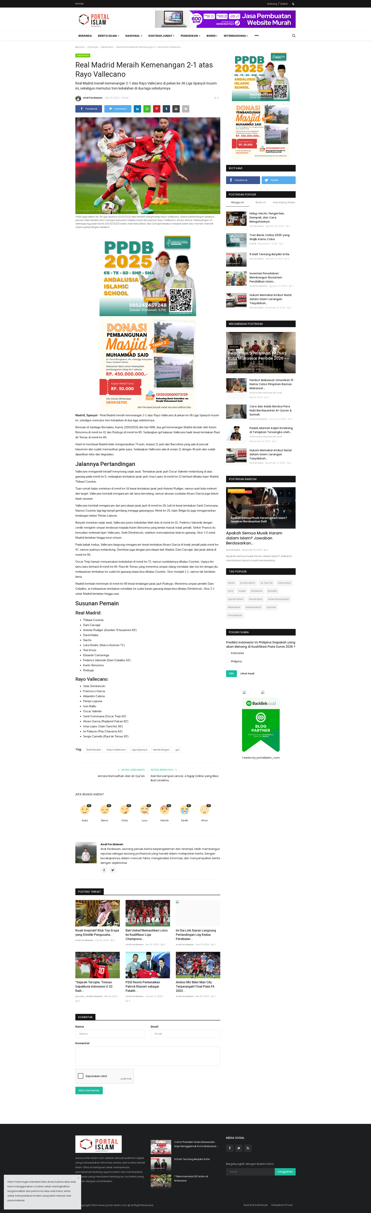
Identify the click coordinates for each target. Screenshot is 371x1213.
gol (177, 749)
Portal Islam (256, 226)
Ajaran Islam (236, 599)
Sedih (184, 820)
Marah (165, 820)
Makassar (234, 607)
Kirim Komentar (89, 1090)
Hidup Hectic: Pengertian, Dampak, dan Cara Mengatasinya (266, 217)
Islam (231, 583)
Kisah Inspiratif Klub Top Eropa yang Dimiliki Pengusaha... (97, 933)
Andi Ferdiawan (92, 97)
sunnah (271, 607)
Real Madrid (94, 749)
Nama (79, 1027)
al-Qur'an (266, 583)
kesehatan (256, 599)
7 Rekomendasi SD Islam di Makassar (191, 1178)
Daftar (284, 3)
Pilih (231, 674)
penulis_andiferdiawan (89, 996)
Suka (85, 820)
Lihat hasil (247, 673)
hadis (242, 591)
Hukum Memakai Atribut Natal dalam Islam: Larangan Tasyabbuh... (270, 299)
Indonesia (284, 583)
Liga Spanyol (139, 749)
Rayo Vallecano (116, 749)
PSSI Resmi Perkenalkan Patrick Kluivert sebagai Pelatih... (143, 986)
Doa (230, 591)
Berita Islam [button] (107, 36)
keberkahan (253, 607)
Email (154, 1027)
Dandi (252, 243)
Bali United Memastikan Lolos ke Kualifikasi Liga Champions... (147, 935)
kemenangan (161, 749)
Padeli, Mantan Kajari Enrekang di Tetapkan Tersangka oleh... (271, 430)
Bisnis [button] (211, 36)
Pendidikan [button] (189, 36)
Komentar (85, 1017)
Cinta (124, 820)
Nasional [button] (132, 36)
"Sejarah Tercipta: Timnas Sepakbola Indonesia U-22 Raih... (93, 986)
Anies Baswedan (278, 599)
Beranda (85, 36)
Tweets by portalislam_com (261, 758)
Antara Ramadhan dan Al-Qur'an (121, 776)
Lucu (144, 820)
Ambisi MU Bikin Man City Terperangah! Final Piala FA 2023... (195, 986)
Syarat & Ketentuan (256, 1205)
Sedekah (256, 591)
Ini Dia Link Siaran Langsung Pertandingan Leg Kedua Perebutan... (196, 935)
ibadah (272, 591)
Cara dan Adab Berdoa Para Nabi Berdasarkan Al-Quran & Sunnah (270, 410)
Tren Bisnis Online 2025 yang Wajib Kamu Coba (269, 237)
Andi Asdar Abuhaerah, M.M (244, 369)
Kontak (79, 3)
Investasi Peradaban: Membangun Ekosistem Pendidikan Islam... (265, 277)
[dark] (293, 4)
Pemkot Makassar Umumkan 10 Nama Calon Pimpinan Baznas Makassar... (271, 384)
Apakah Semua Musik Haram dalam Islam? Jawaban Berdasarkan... (254, 538)
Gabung (272, 3)
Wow (204, 820)
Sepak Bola (107, 47)
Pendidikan (235, 615)
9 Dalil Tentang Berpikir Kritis (269, 254)
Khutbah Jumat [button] (160, 36)
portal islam (247, 583)
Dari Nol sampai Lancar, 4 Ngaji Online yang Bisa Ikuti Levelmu (184, 778)
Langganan (285, 1172)
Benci (104, 820)
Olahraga (93, 47)
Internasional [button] (235, 36)
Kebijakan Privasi (282, 1205)
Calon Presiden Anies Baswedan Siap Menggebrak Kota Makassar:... (196, 1144)
